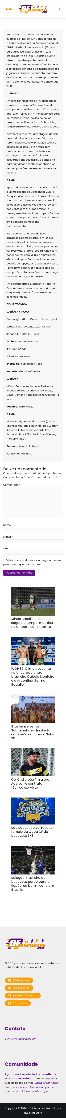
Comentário (11, 485)
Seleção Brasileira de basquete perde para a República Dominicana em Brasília (32, 883)
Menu (9, 9)
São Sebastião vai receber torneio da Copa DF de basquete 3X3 (32, 831)
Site (5, 548)
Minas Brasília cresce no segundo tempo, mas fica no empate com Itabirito (32, 623)
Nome (8, 525)
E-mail (8, 537)
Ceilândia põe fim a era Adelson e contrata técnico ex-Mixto (30, 783)
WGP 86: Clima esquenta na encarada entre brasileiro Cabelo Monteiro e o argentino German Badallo (32, 676)
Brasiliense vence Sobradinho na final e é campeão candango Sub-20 (32, 732)
